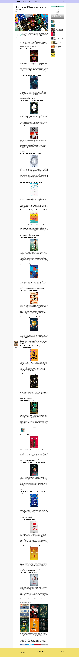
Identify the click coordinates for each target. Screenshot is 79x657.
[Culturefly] (21, 1)
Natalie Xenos (20, 11)
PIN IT (34, 82)
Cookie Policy (23, 652)
